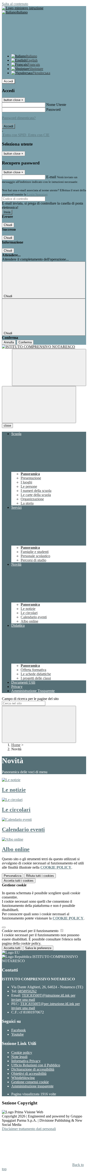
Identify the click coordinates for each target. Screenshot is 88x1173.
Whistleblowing (23, 1078)
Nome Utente (56, 105)
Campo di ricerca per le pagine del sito (30, 699)
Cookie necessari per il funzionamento (30, 931)
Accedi (8, 81)
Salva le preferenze (38, 948)
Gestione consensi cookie (30, 1082)
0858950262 (27, 991)
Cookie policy (21, 1053)
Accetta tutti (19, 880)
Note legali (19, 1057)
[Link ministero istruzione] (22, 8)
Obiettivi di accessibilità (28, 1074)
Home (15, 745)
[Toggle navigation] (39, 404)
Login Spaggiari (37, 194)
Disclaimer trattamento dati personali (29, 1129)
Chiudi (8, 225)
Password (53, 109)
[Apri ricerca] (49, 367)
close (7, 425)
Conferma (25, 342)
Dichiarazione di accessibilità (32, 1069)
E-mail (51, 177)
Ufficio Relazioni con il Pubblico (35, 1065)
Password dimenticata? (19, 118)
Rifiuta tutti (40, 875)
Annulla (9, 342)
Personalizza (12, 875)
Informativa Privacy (26, 1061)
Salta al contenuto (15, 4)
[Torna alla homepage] (44, 347)
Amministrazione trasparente (32, 1086)
